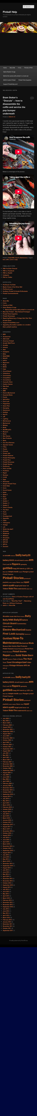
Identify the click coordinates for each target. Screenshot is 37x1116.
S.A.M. (5, 477)
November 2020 (8, 766)
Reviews (5, 475)
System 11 (6, 503)
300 (4, 555)
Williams (5, 535)
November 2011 (8, 926)
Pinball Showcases (9, 316)
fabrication (6, 399)
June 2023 (6, 736)
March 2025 (6, 723)
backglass (6, 352)
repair (26, 582)
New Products (7, 438)
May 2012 (6, 913)
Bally (4, 354)
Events (5, 397)
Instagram (6, 275)
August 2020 (7, 772)
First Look (6, 401)
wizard (28, 589)
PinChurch (6, 466)
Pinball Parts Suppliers (24, 80)
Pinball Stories (7, 464)
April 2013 (6, 896)
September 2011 (8, 930)
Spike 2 (5, 494)
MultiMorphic (7, 430)
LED (28, 568)
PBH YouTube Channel (10, 268)
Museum (5, 432)
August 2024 (7, 727)
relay (22, 582)
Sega (4, 479)
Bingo (5, 365)
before (5, 360)
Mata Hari (5, 572)
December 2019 (7, 788)
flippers (16, 564)
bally (19, 555)
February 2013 (7, 900)
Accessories (6, 337)
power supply (12, 582)
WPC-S (5, 544)
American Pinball (8, 341)
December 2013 (7, 878)
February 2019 (7, 807)
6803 (4, 334)
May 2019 (6, 801)
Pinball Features (8, 455)
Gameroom (6, 410)
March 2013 (6, 898)
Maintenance (24, 258)
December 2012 (7, 902)
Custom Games (8, 384)
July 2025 (6, 718)
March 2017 (6, 829)
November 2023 (8, 729)
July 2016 (6, 837)
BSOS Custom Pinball (9, 80)
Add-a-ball (6, 339)
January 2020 (7, 785)
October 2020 (7, 768)
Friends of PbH (28, 68)
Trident (5, 588)
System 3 (6, 505)
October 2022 (7, 740)
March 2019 (6, 805)
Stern (4, 497)
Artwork (5, 347)
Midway (5, 425)
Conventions (7, 380)
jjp (25, 568)
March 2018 (6, 818)
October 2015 (7, 848)
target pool (18, 586)
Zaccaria (5, 546)
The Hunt (6, 510)
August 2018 (7, 811)
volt (4, 527)
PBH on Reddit (7, 273)
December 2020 (7, 764)
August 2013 (7, 887)
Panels (5, 449)
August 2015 (7, 853)
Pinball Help (10, 12)
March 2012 (6, 917)
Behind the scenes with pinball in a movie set (15, 76)
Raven (18, 582)
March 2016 (6, 844)
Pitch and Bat (7, 468)
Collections (6, 373)
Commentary (7, 375)
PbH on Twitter (7, 277)
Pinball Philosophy (9, 458)
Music (5, 434)
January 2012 (7, 922)
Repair (5, 473)
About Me (12, 68)
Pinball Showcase (8, 462)
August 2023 (7, 734)
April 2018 (6, 816)
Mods (4, 427)
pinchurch (27, 578)
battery (6, 560)
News (4, 440)
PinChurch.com (8, 289)
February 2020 (7, 783)
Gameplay (6, 408)
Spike (4, 492)
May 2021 (6, 755)
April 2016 (6, 842)
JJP (4, 417)
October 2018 (7, 809)
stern (5, 585)
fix (10, 564)
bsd (4, 259)
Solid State (6, 486)
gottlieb (8, 568)
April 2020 (6, 781)
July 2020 (6, 775)
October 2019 (7, 792)
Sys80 (5, 499)
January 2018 (7, 820)
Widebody (6, 533)
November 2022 (8, 738)
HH (18, 568)
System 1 (6, 501)
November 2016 (8, 831)
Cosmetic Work (7, 382)
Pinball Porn (7, 460)
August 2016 (7, 835)
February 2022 (7, 744)
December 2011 (7, 924)
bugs (4, 369)
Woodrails (6, 538)
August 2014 (7, 868)
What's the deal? (8, 529)
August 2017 (7, 827)
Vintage (5, 525)
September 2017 (8, 824)
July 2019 (6, 798)
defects (5, 388)
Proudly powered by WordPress (18, 940)
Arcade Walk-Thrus (9, 343)
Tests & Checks (7, 507)
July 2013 (6, 889)
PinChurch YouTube (9, 285)
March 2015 (6, 861)
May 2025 (6, 721)
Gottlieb (5, 412)
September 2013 (8, 885)
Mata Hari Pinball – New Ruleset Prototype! (16, 312)
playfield (5, 582)
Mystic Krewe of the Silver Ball (12, 287)
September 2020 (8, 770)
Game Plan (6, 406)
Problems (6, 471)
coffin (7, 259)
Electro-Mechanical (9, 393)
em (31, 559)
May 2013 (6, 894)
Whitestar (6, 531)
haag (14, 568)
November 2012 (8, 904)
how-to (22, 568)
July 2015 (6, 855)
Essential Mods (8, 395)
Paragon (26, 572)
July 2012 (6, 909)
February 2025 (7, 725)
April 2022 (6, 742)
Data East (6, 386)
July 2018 (6, 814)
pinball (31, 572)
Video (4, 520)
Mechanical (6, 423)
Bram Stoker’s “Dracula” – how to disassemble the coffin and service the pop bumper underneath (14, 105)
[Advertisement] (18, 49)
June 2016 (6, 840)
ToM (28, 585)
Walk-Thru (13, 588)
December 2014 (7, 863)
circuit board (19, 560)
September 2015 (8, 850)
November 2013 (8, 881)
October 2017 (7, 822)
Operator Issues (8, 445)
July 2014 (6, 870)
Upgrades (6, 518)
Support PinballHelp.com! (10, 84)
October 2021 (7, 747)
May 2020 (6, 779)
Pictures (5, 451)
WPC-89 (5, 540)
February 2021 (7, 762)
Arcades (5, 345)
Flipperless (6, 403)
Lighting (5, 419)
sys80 (11, 585)
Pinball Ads (6, 453)
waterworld (22, 589)
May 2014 (6, 874)
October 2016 (7, 833)
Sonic (4, 488)
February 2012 (7, 920)
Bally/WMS (11, 258)
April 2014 (6, 876)
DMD (4, 391)
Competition (7, 378)
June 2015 (6, 857)
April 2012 (6, 915)
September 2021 (8, 749)
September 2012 (8, 907)
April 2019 (6, 803)
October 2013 (7, 883)
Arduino (13, 555)
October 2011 (7, 928)
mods (16, 571)
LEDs (31, 568)
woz (31, 589)
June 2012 (6, 911)
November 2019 (8, 790)
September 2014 (8, 866)
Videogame (6, 522)
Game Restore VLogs (9, 72)
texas (24, 586)
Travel (5, 514)
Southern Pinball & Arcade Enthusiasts (15, 291)
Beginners (6, 362)
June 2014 (6, 872)
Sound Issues (7, 490)
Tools (4, 512)
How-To (17, 258)
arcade (7, 555)
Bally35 (5, 358)
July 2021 (6, 753)
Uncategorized (7, 516)
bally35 (26, 555)
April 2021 (6, 757)
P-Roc (5, 447)
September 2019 (8, 794)
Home (5, 68)
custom (26, 560)
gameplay (24, 564)
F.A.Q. (19, 68)
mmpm (11, 571)
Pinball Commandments (10, 293)
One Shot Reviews (8, 443)
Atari (4, 349)
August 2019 (7, 796)
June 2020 (6, 777)
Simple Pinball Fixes (9, 484)
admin (5, 605)
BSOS (5, 367)
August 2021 (7, 751)
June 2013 (6, 891)
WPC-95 (5, 542)
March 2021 (6, 760)
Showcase (6, 481)
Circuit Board (7, 371)
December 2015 (7, 846)
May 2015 (6, 859)
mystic (20, 572)
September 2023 (8, 731)
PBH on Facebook (8, 271)
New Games (6, 436)
